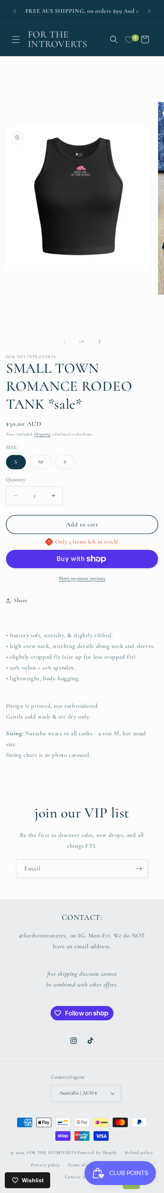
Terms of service (84, 1164)
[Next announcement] (149, 11)
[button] (16, 39)
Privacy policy (45, 1164)
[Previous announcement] (14, 11)
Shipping (42, 434)
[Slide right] (99, 341)
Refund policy (139, 1152)
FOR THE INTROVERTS (51, 1152)
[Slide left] (64, 341)
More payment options (82, 578)
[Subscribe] (139, 868)
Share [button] (20, 600)
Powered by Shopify (97, 1152)
